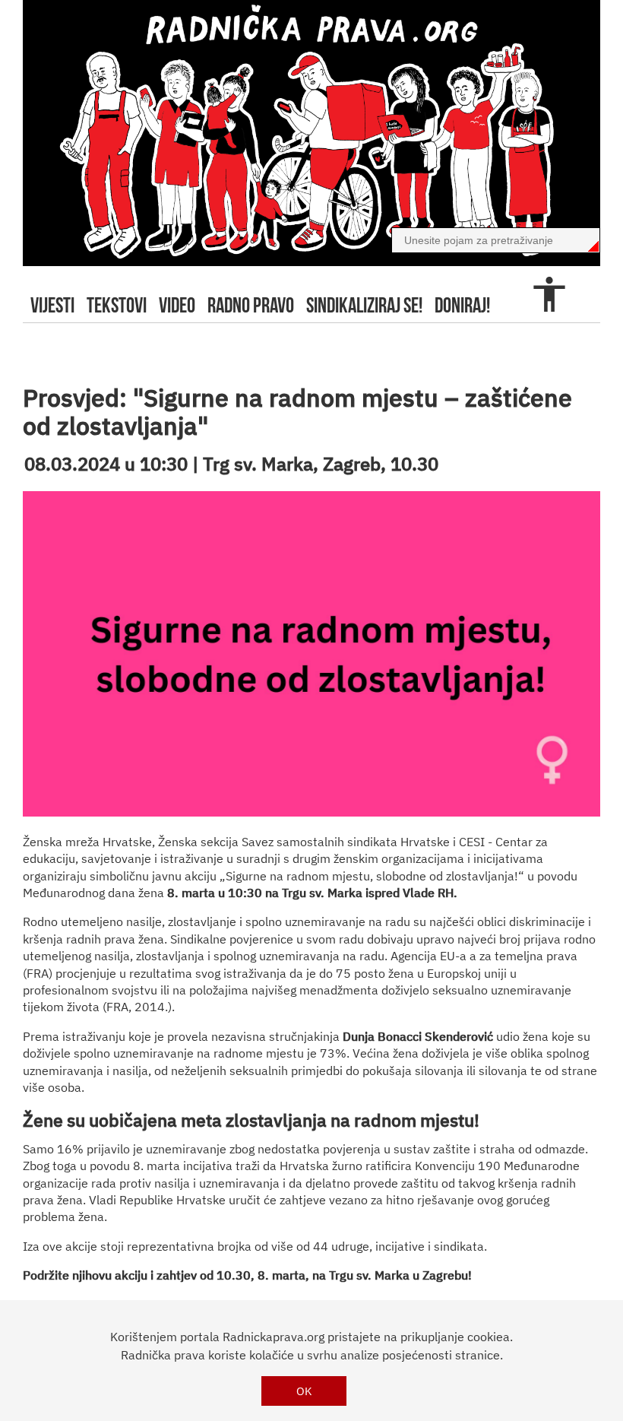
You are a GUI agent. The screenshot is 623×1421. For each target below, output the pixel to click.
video (177, 305)
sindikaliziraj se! (364, 305)
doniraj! (462, 305)
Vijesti (52, 305)
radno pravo (250, 305)
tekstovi (117, 305)
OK (304, 1391)
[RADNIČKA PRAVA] (311, 133)
